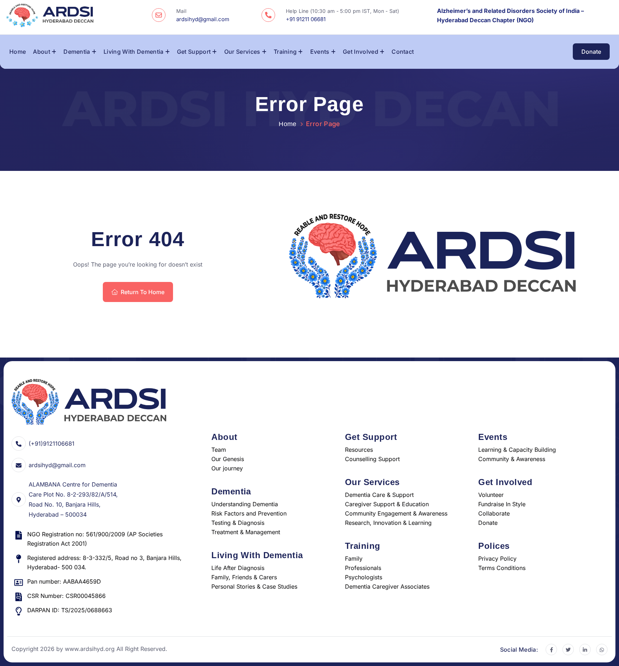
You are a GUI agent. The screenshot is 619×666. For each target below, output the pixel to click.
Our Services (242, 51)
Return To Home (142, 292)
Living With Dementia (133, 51)
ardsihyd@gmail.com (57, 465)
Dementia (76, 51)
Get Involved (360, 51)
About (41, 51)
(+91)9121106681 (52, 443)
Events (320, 51)
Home (17, 51)
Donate (591, 52)
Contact (403, 51)
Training (285, 51)
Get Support (194, 51)
